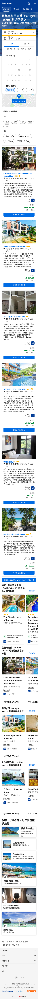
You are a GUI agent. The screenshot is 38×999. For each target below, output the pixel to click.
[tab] (11, 44)
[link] (6, 122)
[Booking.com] (7, 3)
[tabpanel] (19, 70)
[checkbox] (30, 59)
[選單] (35, 3)
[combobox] (19, 33)
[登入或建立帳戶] (29, 3)
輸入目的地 (11, 31)
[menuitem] (6, 9)
